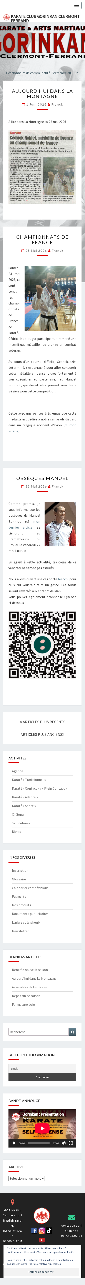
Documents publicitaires (30, 913)
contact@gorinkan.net (71, 1228)
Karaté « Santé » (24, 806)
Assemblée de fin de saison (32, 987)
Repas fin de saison (26, 996)
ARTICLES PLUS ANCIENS (41, 734)
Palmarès (19, 896)
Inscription (20, 870)
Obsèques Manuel (42, 478)
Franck (57, 104)
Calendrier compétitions (30, 888)
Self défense (21, 823)
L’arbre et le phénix (26, 922)
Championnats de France (42, 239)
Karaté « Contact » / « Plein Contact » (39, 788)
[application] (42, 1128)
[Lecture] (14, 1143)
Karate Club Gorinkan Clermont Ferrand (45, 17)
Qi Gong (18, 814)
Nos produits (21, 905)
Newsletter (20, 931)
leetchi (63, 579)
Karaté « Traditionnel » (29, 779)
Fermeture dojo (23, 1004)
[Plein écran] (70, 1143)
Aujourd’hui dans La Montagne (42, 93)
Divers (16, 831)
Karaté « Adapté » (25, 797)
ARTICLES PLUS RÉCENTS (43, 721)
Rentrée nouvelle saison (30, 969)
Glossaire (19, 879)
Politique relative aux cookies (45, 1263)
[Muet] (64, 1143)
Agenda (17, 771)
